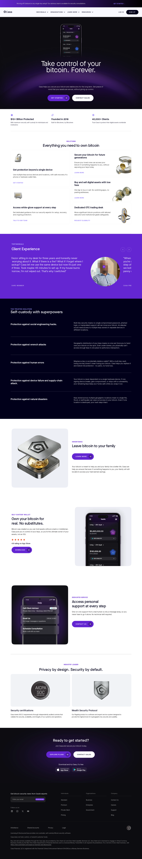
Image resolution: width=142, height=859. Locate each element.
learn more (79, 198)
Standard (64, 800)
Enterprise (89, 805)
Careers (113, 805)
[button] (42, 12)
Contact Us (81, 624)
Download (20, 550)
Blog (112, 815)
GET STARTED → (119, 3)
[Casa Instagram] (17, 811)
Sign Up (132, 12)
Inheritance (14, 828)
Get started (57, 98)
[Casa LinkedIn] (12, 811)
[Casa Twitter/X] (22, 811)
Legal (64, 828)
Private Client (65, 810)
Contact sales (83, 98)
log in (121, 12)
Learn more (79, 172)
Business (89, 800)
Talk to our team (20, 220)
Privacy (50, 828)
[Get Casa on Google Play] (79, 770)
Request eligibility (82, 220)
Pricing (63, 815)
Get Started (18, 183)
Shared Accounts (33, 828)
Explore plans (57, 755)
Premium (64, 805)
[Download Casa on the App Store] (62, 770)
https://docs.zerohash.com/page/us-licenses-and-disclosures (31, 844)
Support (113, 810)
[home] (8, 12)
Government (90, 810)
